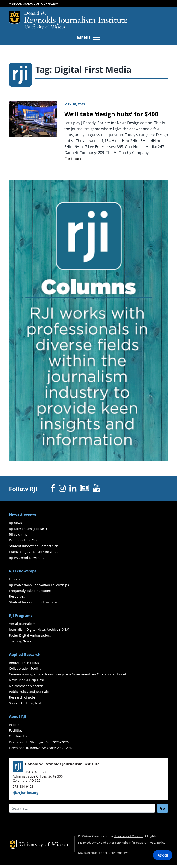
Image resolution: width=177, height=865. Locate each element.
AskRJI (163, 855)
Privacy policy (156, 843)
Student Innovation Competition (33, 546)
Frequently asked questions (30, 590)
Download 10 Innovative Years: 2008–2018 (41, 748)
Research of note (22, 697)
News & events (22, 514)
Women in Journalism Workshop (34, 551)
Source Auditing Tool (25, 703)
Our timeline (19, 736)
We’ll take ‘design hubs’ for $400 (111, 114)
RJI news (15, 523)
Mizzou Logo (14, 17)
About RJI (17, 716)
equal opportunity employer (110, 853)
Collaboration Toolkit (25, 668)
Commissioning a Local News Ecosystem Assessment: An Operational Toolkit (67, 674)
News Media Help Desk (26, 680)
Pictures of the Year (24, 540)
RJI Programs (20, 615)
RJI (75, 18)
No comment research (26, 686)
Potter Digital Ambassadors (30, 635)
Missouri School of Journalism (33, 4)
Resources (17, 596)
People (14, 724)
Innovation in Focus (24, 663)
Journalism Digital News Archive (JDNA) (39, 629)
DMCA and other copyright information (118, 843)
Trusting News (20, 641)
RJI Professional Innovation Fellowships (39, 585)
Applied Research (25, 654)
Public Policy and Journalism (31, 691)
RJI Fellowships (22, 571)
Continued (73, 158)
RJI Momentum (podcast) (28, 528)
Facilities (15, 730)
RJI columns (18, 534)
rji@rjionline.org (25, 792)
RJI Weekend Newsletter (27, 557)
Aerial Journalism (22, 623)
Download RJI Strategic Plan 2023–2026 (39, 742)
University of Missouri (45, 27)
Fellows (14, 579)
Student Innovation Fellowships (33, 602)
